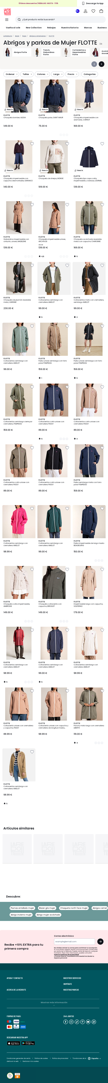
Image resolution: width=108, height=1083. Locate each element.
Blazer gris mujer (47, 908)
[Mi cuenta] (85, 11)
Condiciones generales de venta (19, 1058)
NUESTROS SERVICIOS (72, 978)
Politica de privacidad (60, 1058)
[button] (101, 11)
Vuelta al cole (13, 27)
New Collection (34, 27)
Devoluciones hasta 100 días (38, 2)
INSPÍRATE (67, 984)
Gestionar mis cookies (31, 1061)
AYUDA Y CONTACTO (15, 978)
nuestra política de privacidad (66, 955)
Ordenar (10, 74)
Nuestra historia (69, 27)
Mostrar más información (54, 1002)
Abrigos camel (100, 908)
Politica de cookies (41, 1058)
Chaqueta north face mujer (74, 908)
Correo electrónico (64, 936)
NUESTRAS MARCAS (71, 989)
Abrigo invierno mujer (21, 914)
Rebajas (51, 27)
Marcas (88, 27)
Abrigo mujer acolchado (48, 914)
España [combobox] (95, 1058)
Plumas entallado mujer (22, 908)
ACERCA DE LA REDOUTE (16, 989)
